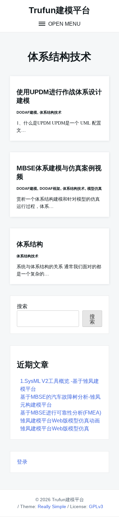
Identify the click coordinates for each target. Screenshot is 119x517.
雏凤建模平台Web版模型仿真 (54, 428)
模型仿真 (94, 188)
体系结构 (30, 244)
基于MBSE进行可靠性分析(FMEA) (60, 413)
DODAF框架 (50, 188)
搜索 (22, 306)
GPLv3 (96, 506)
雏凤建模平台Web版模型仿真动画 (60, 420)
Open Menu (64, 24)
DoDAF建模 (27, 112)
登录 (22, 462)
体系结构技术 (50, 112)
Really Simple (52, 506)
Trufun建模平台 (59, 10)
